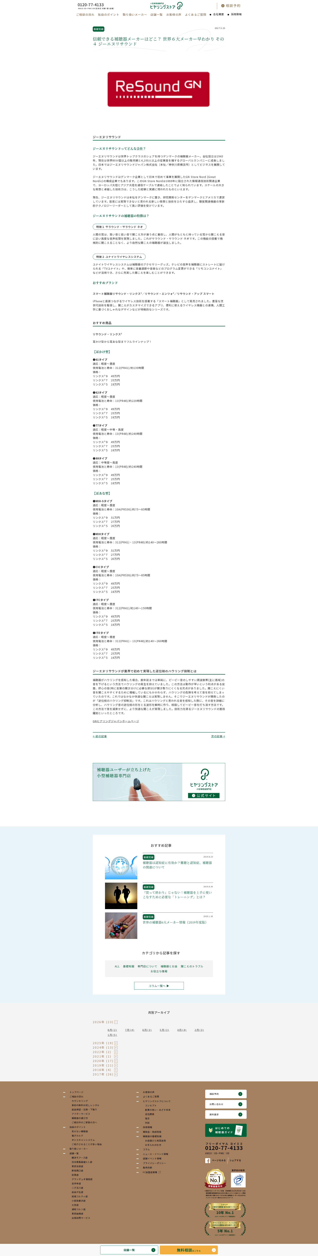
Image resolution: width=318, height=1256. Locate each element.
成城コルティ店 (80, 1196)
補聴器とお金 (169, 966)
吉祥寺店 (76, 1183)
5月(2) (164, 1030)
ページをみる (219, 1160)
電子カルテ (77, 1135)
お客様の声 (174, 14)
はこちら (189, 1250)
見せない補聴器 (80, 1131)
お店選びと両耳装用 (155, 1140)
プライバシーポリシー (154, 1163)
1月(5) (112, 1035)
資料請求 (214, 1114)
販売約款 (147, 1167)
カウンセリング (80, 1100)
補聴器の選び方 (80, 1118)
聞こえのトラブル (192, 966)
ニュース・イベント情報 (155, 1154)
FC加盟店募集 (150, 1172)
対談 (147, 1122)
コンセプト (151, 1105)
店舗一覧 (157, 14)
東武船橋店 (77, 1213)
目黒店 (75, 1174)
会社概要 (218, 14)
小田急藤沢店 (79, 1200)
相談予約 (214, 1093)
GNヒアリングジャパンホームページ (116, 721)
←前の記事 (100, 736)
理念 (147, 1118)
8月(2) (112, 1030)
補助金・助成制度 (152, 1131)
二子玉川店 (77, 1187)
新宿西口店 (77, 1170)
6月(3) (147, 1030)
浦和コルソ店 (79, 1209)
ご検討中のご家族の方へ (84, 1122)
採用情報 (236, 14)
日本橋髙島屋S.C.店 (82, 1161)
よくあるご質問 (195, 14)
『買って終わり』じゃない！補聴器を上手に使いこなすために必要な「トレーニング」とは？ (177, 894)
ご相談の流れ (85, 14)
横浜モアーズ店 (80, 1157)
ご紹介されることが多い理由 (87, 1144)
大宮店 (75, 1205)
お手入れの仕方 (153, 1144)
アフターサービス (81, 1113)
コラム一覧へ (157, 986)
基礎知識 (99, 29)
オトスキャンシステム (83, 1139)
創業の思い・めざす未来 (158, 1109)
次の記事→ (218, 736)
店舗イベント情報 (152, 1158)
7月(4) (129, 1030)
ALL (117, 966)
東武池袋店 (77, 1166)
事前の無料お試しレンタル (86, 1105)
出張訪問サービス (81, 1217)
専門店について (147, 966)
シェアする (235, 1160)
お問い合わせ (216, 1104)
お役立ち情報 (159, 971)
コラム (146, 1149)
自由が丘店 (77, 1192)
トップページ (76, 1092)
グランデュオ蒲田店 (82, 1179)
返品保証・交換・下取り (84, 1109)
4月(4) (182, 1030)
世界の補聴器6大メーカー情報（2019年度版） (175, 922)
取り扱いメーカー (135, 14)
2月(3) (199, 1030)
